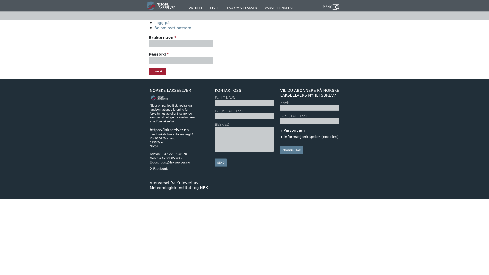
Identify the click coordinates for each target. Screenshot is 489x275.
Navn (285, 103)
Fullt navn (225, 98)
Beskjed (222, 124)
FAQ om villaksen (242, 8)
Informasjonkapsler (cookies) (311, 136)
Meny (327, 7)
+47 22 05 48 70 (174, 154)
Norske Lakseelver (170, 90)
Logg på (162, 22)
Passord (157, 54)
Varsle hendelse (279, 8)
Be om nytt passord (172, 28)
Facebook (160, 169)
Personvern (294, 130)
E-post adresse (229, 111)
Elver (214, 8)
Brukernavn (161, 37)
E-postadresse (294, 116)
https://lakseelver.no (169, 130)
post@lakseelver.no (175, 162)
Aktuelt (195, 8)
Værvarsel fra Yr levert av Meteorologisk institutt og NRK (179, 185)
